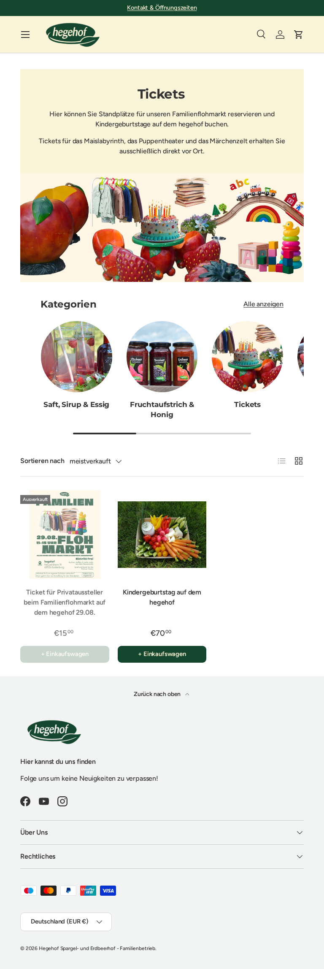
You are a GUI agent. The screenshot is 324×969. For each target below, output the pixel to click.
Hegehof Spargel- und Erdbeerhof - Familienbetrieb (97, 948)
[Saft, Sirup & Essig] (76, 356)
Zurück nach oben (158, 694)
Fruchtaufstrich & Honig (162, 409)
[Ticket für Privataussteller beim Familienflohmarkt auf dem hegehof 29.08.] (64, 534)
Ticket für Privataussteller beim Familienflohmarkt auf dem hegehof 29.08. (64, 602)
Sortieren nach (42, 461)
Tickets (247, 404)
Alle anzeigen (263, 304)
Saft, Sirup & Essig (76, 404)
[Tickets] (247, 356)
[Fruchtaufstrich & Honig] (162, 356)
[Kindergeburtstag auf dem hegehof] (162, 534)
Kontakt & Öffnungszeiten (162, 7)
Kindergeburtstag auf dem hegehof (162, 597)
